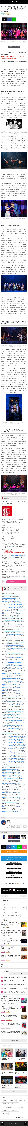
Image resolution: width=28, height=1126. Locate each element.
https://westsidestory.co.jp (18, 555)
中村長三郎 (15, 1110)
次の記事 (23, 896)
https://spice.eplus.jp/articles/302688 (16, 748)
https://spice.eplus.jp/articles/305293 (11, 772)
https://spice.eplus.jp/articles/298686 (14, 662)
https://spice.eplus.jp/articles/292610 (16, 648)
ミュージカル (6, 904)
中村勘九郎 (22, 1100)
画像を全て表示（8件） (14, 46)
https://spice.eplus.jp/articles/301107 (16, 742)
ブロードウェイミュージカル (10, 912)
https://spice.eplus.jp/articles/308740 (11, 684)
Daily (5, 974)
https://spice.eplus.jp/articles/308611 (11, 783)
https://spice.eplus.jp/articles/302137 (16, 739)
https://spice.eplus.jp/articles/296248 (13, 725)
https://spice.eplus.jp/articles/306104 (13, 778)
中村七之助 (13, 1100)
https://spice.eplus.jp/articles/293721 (13, 717)
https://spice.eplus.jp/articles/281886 (11, 697)
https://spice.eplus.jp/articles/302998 (16, 752)
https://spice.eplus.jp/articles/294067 (13, 714)
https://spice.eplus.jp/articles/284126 (14, 705)
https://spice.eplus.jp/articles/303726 (11, 678)
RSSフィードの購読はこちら (14, 851)
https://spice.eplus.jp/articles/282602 (13, 701)
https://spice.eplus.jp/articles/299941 (13, 665)
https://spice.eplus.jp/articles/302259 (16, 745)
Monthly (23, 974)
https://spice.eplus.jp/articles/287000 (14, 634)
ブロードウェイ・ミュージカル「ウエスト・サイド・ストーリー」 (13, 908)
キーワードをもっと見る (20, 1117)
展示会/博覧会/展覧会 (8, 1107)
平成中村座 (6, 1110)
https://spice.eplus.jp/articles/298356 (14, 657)
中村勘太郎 (20, 1107)
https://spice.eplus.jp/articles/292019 (14, 645)
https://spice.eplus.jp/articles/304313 (11, 769)
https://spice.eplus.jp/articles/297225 (16, 736)
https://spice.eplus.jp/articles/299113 (11, 733)
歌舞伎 (4, 1100)
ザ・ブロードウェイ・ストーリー (11, 915)
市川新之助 (15, 1104)
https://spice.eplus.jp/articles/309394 (11, 788)
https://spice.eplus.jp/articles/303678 (16, 758)
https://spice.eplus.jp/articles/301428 (11, 673)
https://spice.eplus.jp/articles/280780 (14, 617)
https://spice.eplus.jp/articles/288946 (14, 711)
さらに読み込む (14, 1092)
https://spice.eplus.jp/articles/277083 (16, 604)
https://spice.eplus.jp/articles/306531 (11, 766)
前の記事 (5, 896)
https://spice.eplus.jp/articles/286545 (13, 628)
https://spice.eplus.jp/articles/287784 (13, 708)
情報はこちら (12, 581)
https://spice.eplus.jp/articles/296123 (15, 720)
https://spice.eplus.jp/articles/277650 (13, 610)
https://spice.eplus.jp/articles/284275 (13, 620)
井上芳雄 (5, 1113)
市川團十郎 (6, 1104)
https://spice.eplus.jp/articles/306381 (11, 775)
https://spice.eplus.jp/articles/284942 (13, 625)
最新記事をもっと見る (14, 1041)
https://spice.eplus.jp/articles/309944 (11, 802)
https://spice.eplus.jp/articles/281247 (11, 694)
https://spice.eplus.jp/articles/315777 (11, 811)
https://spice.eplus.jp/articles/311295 (11, 797)
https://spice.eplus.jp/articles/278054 (11, 690)
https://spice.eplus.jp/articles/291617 (16, 642)
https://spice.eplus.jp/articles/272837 (11, 598)
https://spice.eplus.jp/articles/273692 (11, 687)
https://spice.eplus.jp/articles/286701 (13, 631)
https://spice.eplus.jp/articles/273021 (11, 601)
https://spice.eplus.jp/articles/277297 (16, 607)
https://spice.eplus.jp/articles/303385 (16, 755)
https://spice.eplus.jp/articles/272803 (11, 595)
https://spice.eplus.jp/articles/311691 (11, 806)
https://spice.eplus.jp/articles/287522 (13, 639)
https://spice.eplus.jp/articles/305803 (13, 681)
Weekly (14, 974)
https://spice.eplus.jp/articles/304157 (16, 761)
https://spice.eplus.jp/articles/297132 (14, 728)
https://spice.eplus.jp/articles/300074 (13, 668)
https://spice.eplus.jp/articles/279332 (11, 614)
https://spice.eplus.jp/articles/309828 (11, 792)
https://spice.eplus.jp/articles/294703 (14, 653)
